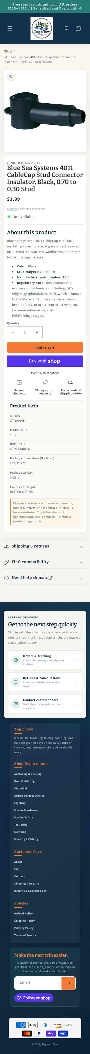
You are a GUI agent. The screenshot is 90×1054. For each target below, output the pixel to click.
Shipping (12, 208)
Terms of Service (25, 935)
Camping (20, 832)
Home (8, 50)
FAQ (17, 869)
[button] (10, 28)
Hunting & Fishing (26, 839)
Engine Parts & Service (29, 795)
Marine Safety (23, 817)
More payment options (45, 373)
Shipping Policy (24, 920)
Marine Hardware (26, 810)
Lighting (20, 803)
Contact (19, 876)
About (18, 862)
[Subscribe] (68, 983)
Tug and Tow (50, 1044)
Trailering (21, 824)
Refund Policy (23, 913)
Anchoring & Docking (28, 774)
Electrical (20, 788)
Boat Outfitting (24, 781)
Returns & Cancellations (30, 890)
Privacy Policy (24, 928)
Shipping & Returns (27, 883)
